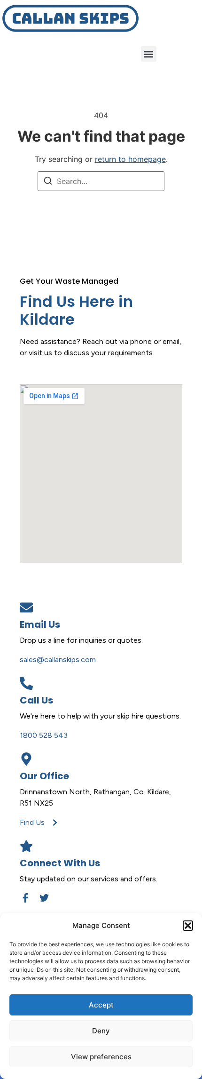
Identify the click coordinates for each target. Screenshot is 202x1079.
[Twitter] (44, 897)
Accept (101, 1004)
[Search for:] (101, 181)
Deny (101, 1030)
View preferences (101, 1056)
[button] (188, 925)
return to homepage (130, 159)
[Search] (48, 182)
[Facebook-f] (25, 897)
